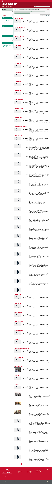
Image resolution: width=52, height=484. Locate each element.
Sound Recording (5, 14)
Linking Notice (47, 481)
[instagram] (47, 469)
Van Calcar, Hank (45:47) (18, 81)
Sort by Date (42, 15)
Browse (3, 6)
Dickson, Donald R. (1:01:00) (19, 366)
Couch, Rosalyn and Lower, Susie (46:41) (21, 436)
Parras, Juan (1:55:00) (18, 142)
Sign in (11, 6)
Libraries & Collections (30, 470)
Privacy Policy (20, 469)
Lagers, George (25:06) (18, 54)
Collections (7, 6)
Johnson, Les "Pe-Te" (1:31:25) (19, 330)
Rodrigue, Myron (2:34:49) (19, 151)
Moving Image (4, 15)
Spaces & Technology (38, 472)
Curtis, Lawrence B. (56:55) (19, 445)
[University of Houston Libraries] (7, 471)
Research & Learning (38, 471)
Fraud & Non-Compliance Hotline (41, 481)
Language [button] (4, 48)
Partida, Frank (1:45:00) (18, 251)
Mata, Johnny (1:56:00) (18, 117)
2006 (3, 31)
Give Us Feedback (20, 473)
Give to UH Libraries (29, 469)
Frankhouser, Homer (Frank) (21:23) (20, 27)
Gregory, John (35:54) (18, 45)
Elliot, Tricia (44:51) (18, 339)
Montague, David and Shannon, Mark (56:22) (21, 126)
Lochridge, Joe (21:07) (18, 63)
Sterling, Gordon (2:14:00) (19, 321)
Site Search (28, 473)
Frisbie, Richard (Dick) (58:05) (19, 36)
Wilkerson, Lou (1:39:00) (18, 278)
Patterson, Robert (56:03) (19, 108)
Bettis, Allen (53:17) (18, 294)
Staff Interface (37, 475)
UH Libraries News (29, 472)
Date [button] (3, 26)
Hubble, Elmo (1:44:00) (18, 260)
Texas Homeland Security (28, 481)
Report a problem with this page (18, 481)
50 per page (47, 15)
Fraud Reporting (35, 481)
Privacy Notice (3, 482)
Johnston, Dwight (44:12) (19, 99)
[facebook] (43, 469)
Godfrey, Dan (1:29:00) (18, 312)
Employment (20, 471)
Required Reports (22, 482)
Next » (22, 15)
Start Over (48, 9)
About (36, 473)
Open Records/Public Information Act (9, 482)
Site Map (28, 475)
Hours (19, 470)
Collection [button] (4, 40)
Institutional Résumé (17, 482)
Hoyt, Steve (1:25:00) (18, 303)
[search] (49, 6)
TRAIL (32, 481)
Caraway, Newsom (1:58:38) (19, 287)
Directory (19, 472)
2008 (3, 30)
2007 (3, 32)
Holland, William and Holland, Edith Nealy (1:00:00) (22, 348)
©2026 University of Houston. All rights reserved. (7, 481)
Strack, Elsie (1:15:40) (18, 384)
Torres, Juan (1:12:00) (18, 242)
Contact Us (19, 475)
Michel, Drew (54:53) (18, 72)
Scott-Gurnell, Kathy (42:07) (19, 357)
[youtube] (49, 469)
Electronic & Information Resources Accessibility (31, 482)
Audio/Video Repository (9, 4)
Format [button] (4, 11)
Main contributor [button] (5, 17)
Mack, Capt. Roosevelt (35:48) (19, 454)
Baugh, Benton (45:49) (18, 90)
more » (3, 33)
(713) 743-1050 (4, 478)
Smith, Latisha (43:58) (18, 375)
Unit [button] (3, 42)
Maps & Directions (29, 471)
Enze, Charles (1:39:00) (18, 269)
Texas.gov (23, 481)
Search (36, 469)
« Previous (16, 464)
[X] (45, 469)
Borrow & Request (37, 470)
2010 (3, 29)
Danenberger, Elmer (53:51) (19, 18)
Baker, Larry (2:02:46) (18, 135)
